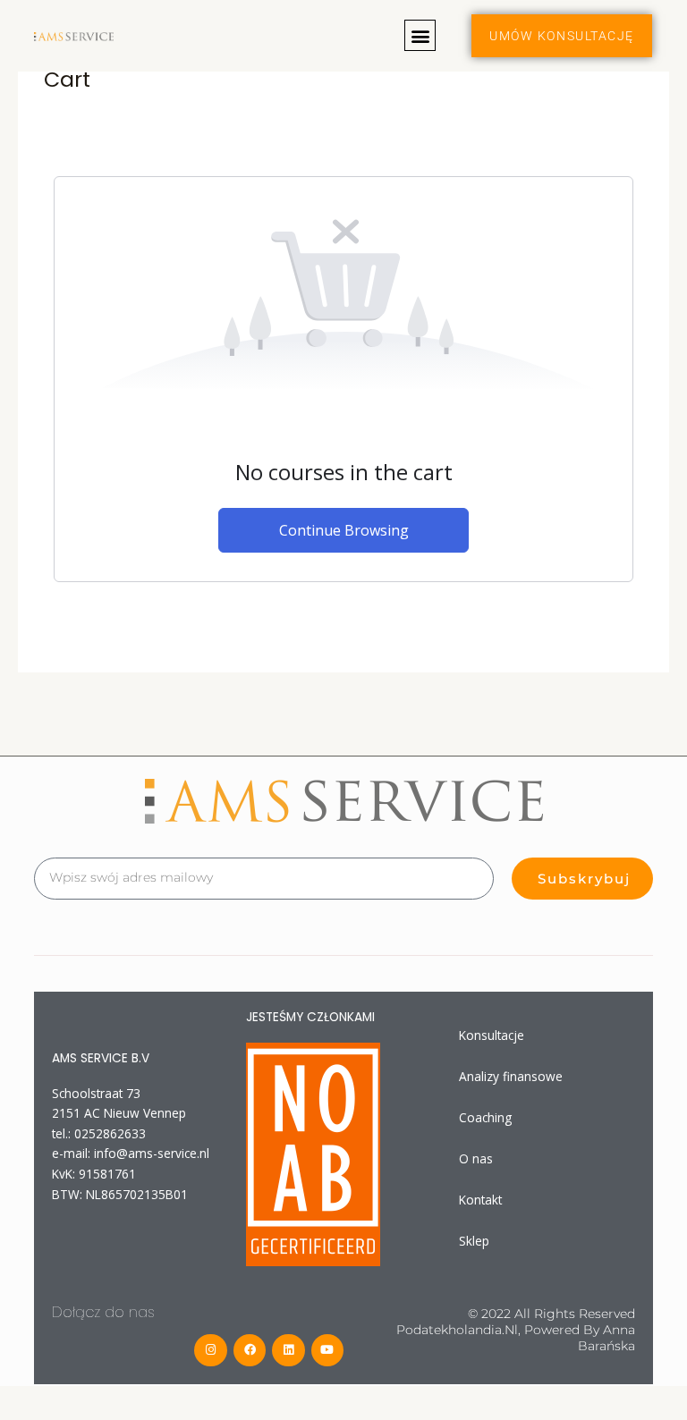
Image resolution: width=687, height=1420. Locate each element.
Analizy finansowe (511, 1076)
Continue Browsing (344, 530)
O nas (476, 1158)
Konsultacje (491, 1035)
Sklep (474, 1240)
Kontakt (480, 1199)
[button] (420, 35)
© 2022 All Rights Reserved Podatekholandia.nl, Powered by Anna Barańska (515, 1330)
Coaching (485, 1117)
